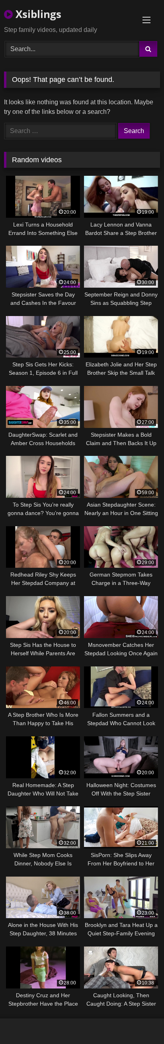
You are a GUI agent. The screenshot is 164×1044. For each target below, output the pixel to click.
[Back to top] (139, 1020)
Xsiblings (37, 14)
